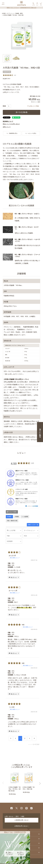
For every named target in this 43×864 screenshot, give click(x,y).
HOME (4, 13)
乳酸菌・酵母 (19, 13)
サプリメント (10, 13)
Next (38, 784)
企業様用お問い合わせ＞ (21, 826)
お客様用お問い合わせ (21, 820)
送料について (7, 127)
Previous (5, 783)
